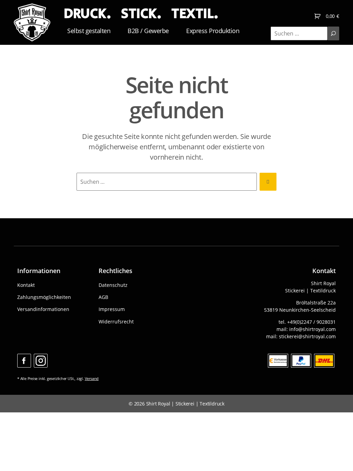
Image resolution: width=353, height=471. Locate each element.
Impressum (112, 309)
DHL (324, 361)
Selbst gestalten (88, 31)
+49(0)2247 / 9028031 (311, 322)
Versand (92, 378)
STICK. (141, 14)
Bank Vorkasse (278, 361)
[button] (15, 456)
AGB (103, 297)
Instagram (41, 361)
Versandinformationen (43, 309)
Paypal (301, 361)
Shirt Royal (158, 403)
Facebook (24, 361)
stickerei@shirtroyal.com (307, 336)
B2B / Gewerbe (148, 31)
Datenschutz (113, 285)
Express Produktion (212, 31)
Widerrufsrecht (116, 321)
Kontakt (26, 285)
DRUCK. (87, 14)
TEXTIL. (194, 14)
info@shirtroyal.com (312, 329)
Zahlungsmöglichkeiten (44, 297)
